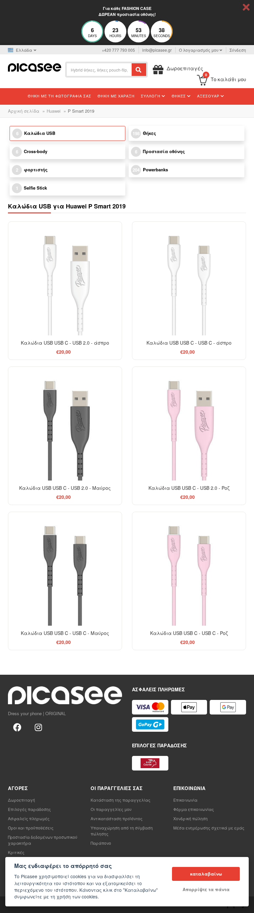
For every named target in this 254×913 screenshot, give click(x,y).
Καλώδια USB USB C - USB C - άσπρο (189, 342)
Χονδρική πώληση (190, 818)
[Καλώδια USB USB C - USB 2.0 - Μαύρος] (65, 424)
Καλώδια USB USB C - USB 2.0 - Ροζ (189, 488)
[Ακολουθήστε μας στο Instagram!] (38, 726)
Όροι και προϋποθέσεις (31, 827)
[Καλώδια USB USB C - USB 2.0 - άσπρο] (65, 278)
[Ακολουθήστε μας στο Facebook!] (17, 726)
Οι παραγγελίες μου (111, 809)
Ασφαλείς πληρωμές (29, 818)
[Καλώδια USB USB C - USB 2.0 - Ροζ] (189, 424)
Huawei (54, 111)
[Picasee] (34, 67)
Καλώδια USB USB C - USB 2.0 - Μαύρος (65, 488)
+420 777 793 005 (118, 50)
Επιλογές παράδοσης (29, 809)
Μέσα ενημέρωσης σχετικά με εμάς (208, 827)
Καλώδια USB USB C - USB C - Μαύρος (65, 633)
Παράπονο (101, 843)
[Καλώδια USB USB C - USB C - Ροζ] (189, 569)
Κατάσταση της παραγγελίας (120, 800)
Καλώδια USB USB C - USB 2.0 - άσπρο (65, 342)
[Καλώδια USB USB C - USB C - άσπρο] (189, 278)
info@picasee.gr (157, 50)
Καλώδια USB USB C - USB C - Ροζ (189, 633)
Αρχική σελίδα (23, 111)
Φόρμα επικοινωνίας (193, 809)
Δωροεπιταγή (21, 800)
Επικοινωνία (185, 800)
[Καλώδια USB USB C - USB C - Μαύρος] (65, 569)
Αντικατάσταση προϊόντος (117, 818)
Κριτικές (16, 852)
